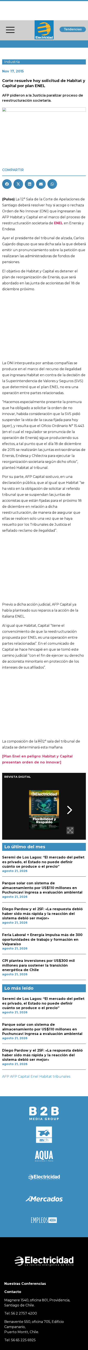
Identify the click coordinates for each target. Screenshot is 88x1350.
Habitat (45, 1076)
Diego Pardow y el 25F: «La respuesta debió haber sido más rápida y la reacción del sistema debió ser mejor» (42, 913)
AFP (5, 1076)
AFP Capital (20, 1076)
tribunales (61, 1076)
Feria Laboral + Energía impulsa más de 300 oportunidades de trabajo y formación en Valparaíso (42, 939)
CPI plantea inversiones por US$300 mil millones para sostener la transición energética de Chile (38, 965)
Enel (34, 1076)
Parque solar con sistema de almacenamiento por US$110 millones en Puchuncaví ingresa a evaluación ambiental (42, 887)
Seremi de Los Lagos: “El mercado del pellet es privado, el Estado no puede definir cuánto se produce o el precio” (43, 862)
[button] (7, 184)
